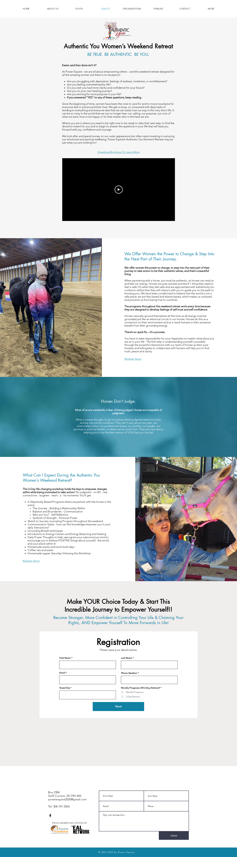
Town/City (64, 688)
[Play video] (119, 190)
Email (62, 673)
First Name (65, 658)
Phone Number (129, 673)
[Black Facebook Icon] (50, 815)
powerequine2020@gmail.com (67, 799)
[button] (211, 9)
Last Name (126, 658)
